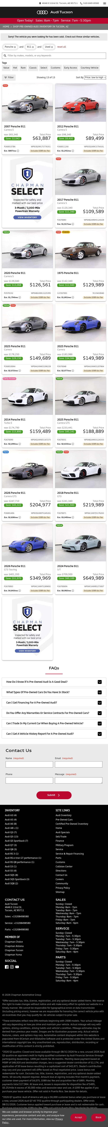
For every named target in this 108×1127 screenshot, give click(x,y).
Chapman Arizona (14, 946)
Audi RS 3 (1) (12, 854)
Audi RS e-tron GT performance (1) (23, 858)
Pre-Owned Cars (64, 820)
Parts (58, 858)
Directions (61, 871)
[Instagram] (12, 967)
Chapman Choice (14, 942)
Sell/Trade (61, 837)
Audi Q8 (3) (11, 849)
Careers (60, 879)
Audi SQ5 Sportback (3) (17, 879)
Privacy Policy (63, 888)
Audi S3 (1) (11, 867)
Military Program (64, 845)
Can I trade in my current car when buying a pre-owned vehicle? (44, 723)
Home (6, 27)
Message (65, 774)
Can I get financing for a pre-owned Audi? (31, 702)
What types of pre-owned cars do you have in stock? (37, 692)
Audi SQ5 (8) (11, 875)
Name (15, 758)
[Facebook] (6, 967)
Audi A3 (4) (11, 815)
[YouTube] (17, 967)
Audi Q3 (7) (11, 832)
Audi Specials (63, 832)
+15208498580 (20, 917)
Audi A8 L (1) (11, 828)
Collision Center (64, 867)
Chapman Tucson (14, 950)
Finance (60, 841)
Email (64, 758)
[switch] (104, 3)
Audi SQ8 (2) (11, 884)
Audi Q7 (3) (11, 845)
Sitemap (60, 892)
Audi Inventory (63, 815)
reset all (61, 47)
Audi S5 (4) (11, 871)
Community (62, 884)
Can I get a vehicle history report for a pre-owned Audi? (40, 734)
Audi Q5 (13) (11, 837)
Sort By (80, 78)
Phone (9, 774)
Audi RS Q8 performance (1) (19, 862)
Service (59, 849)
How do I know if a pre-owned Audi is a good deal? (37, 682)
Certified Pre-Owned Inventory (72, 824)
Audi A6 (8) (11, 824)
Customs (60, 862)
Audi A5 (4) (11, 820)
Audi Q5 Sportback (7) (16, 841)
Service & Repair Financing (70, 854)
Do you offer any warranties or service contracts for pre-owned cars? (47, 713)
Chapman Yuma (13, 955)
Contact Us (61, 875)
